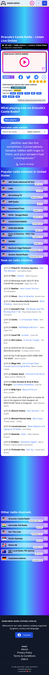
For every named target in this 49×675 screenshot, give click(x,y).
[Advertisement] (24, 483)
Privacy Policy (24, 652)
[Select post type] (36, 131)
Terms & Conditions (24, 655)
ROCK (13, 93)
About (24, 649)
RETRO (11, 97)
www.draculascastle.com (35, 100)
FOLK (27, 93)
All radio (8, 45)
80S (33, 93)
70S (4, 97)
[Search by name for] (24, 131)
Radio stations (20, 45)
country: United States (37, 45)
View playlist (11, 120)
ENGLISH (17, 90)
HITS (39, 93)
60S (17, 97)
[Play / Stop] (32, 3)
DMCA (24, 659)
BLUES (20, 93)
